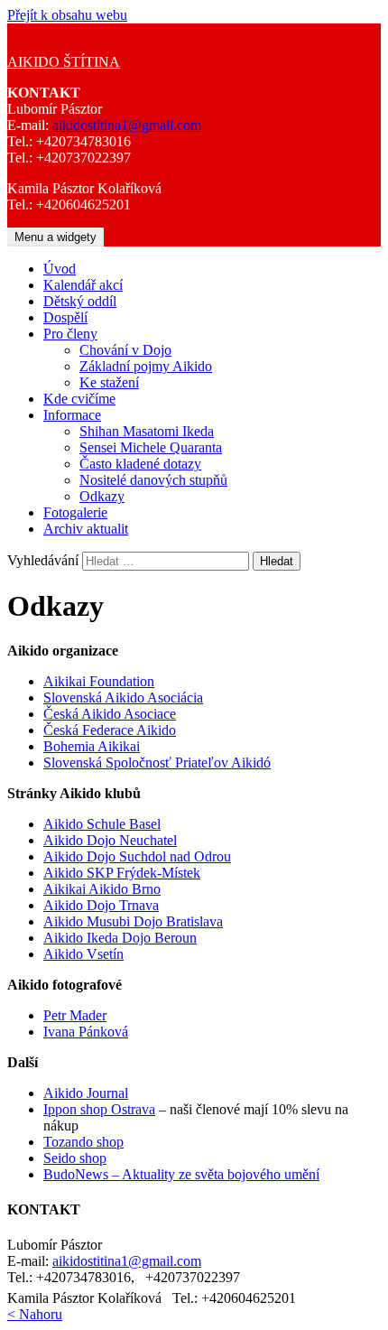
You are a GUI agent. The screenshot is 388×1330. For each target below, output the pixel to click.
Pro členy (70, 333)
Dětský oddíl (79, 301)
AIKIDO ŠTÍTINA (63, 62)
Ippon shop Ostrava (99, 1109)
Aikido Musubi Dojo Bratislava (133, 921)
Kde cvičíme (79, 398)
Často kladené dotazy (140, 463)
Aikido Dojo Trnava (101, 905)
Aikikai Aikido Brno (102, 889)
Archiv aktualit (85, 528)
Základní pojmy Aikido (145, 366)
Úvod (59, 268)
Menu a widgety (55, 237)
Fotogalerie (75, 512)
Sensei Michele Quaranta (150, 447)
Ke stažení (109, 382)
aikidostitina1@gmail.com (126, 125)
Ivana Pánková (85, 1031)
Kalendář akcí (83, 285)
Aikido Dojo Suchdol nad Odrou (137, 856)
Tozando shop (83, 1141)
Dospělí (65, 317)
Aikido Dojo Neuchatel (110, 840)
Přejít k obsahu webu (67, 15)
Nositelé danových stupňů (153, 480)
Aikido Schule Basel (102, 824)
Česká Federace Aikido (109, 730)
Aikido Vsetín (83, 954)
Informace (72, 415)
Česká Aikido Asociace (109, 713)
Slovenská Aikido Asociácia (123, 697)
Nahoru (34, 1314)
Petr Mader (74, 1015)
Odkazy (102, 496)
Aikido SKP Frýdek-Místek (121, 872)
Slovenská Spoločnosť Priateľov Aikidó (157, 762)
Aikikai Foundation (98, 681)
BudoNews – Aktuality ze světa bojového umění (181, 1174)
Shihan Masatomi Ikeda (146, 431)
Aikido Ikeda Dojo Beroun (120, 937)
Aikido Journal (85, 1093)
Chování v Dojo (125, 350)
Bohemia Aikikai (91, 746)
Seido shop (74, 1158)
